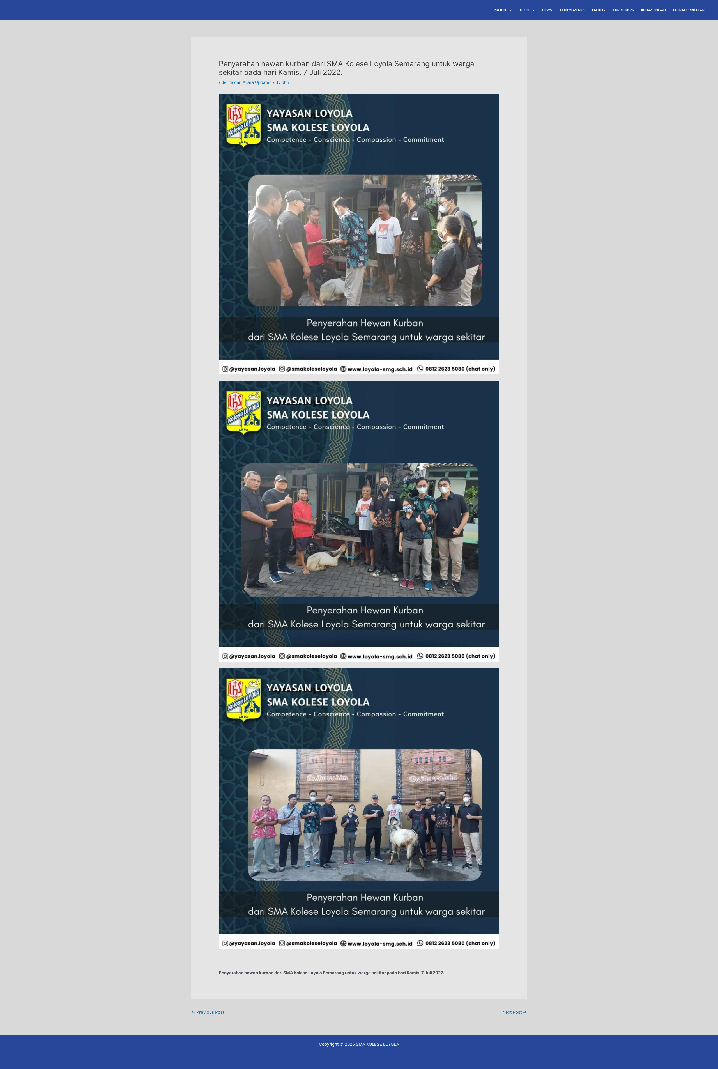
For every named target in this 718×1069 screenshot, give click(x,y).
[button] (509, 10)
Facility (599, 9)
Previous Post (207, 1012)
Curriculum (623, 9)
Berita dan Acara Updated (246, 82)
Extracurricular (689, 9)
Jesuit (524, 9)
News (547, 9)
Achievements (572, 9)
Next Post (514, 1012)
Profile (500, 9)
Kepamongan (653, 9)
